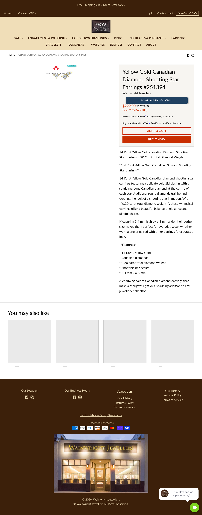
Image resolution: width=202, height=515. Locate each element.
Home (11, 54)
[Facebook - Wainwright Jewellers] (188, 54)
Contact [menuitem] (134, 44)
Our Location (29, 390)
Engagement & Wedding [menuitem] (46, 38)
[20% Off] (61, 74)
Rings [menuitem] (118, 38)
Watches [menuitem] (98, 44)
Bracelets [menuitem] (53, 44)
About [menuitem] (151, 44)
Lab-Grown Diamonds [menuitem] (89, 38)
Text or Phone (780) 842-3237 (101, 415)
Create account (165, 13)
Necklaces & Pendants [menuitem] (147, 38)
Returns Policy (125, 402)
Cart (189, 13)
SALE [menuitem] (17, 38)
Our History (124, 398)
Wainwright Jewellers (136, 93)
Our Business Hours (77, 390)
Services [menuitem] (116, 44)
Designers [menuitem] (76, 44)
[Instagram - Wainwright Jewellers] (192, 54)
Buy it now (156, 139)
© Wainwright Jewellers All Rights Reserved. (101, 504)
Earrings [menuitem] (178, 38)
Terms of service (124, 407)
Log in (150, 13)
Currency (23, 13)
